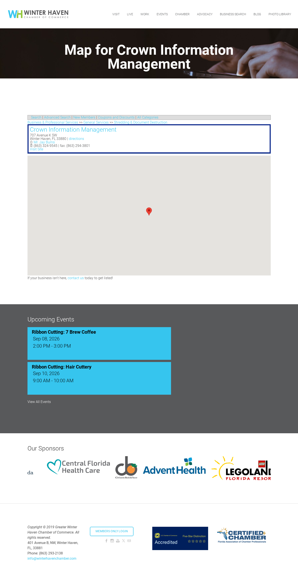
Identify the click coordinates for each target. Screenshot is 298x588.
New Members (84, 117)
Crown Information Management (73, 129)
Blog (257, 14)
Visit (116, 14)
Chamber (182, 14)
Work (144, 14)
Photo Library (280, 14)
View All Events (39, 402)
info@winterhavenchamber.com (51, 558)
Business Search (233, 14)
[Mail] (129, 541)
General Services (96, 122)
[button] (149, 211)
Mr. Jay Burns (44, 142)
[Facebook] (106, 541)
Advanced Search (57, 117)
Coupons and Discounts (116, 117)
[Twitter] (123, 541)
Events (162, 14)
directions (76, 139)
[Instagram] (112, 541)
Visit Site (36, 149)
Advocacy (204, 14)
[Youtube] (118, 541)
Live (130, 14)
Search (36, 117)
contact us (76, 278)
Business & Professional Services (52, 122)
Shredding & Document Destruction (140, 122)
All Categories (147, 117)
